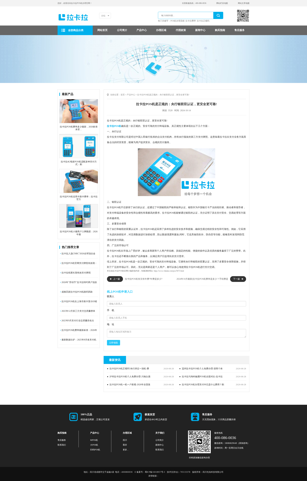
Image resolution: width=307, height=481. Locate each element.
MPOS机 (94, 440)
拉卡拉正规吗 (203, 21)
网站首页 (102, 30)
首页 (123, 94)
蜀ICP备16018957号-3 (155, 472)
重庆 (125, 445)
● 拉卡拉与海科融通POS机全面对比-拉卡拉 (201, 376)
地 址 (110, 324)
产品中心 (142, 30)
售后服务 (239, 30)
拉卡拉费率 (190, 21)
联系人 (110, 296)
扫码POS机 (95, 449)
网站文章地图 (243, 3)
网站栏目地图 (222, 3)
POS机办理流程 (177, 21)
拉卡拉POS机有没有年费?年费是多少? (143, 279)
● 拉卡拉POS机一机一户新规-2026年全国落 (128, 384)
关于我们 (159, 433)
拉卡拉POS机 (114, 126)
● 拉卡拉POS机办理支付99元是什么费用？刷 (201, 384)
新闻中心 (200, 30)
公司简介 (122, 30)
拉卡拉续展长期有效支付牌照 (75, 273)
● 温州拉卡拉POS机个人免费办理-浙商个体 (201, 368)
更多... (125, 449)
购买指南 (220, 30)
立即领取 (113, 342)
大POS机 (94, 445)
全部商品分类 (75, 30)
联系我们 (62, 445)
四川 (125, 440)
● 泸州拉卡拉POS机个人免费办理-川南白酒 (128, 376)
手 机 (110, 310)
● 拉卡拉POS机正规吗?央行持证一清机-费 (128, 368)
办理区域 (161, 30)
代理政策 (181, 30)
